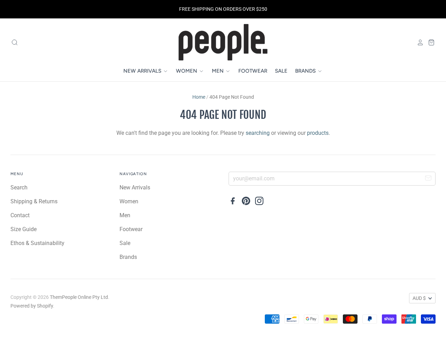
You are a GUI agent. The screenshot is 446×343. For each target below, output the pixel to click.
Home (198, 97)
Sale (281, 71)
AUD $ (419, 298)
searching (258, 133)
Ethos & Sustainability (37, 243)
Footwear (252, 71)
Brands (306, 71)
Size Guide (23, 229)
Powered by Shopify (31, 306)
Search (19, 187)
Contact (20, 215)
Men (218, 71)
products (318, 133)
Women (187, 71)
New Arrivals (143, 71)
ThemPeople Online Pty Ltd (79, 297)
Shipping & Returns (33, 201)
